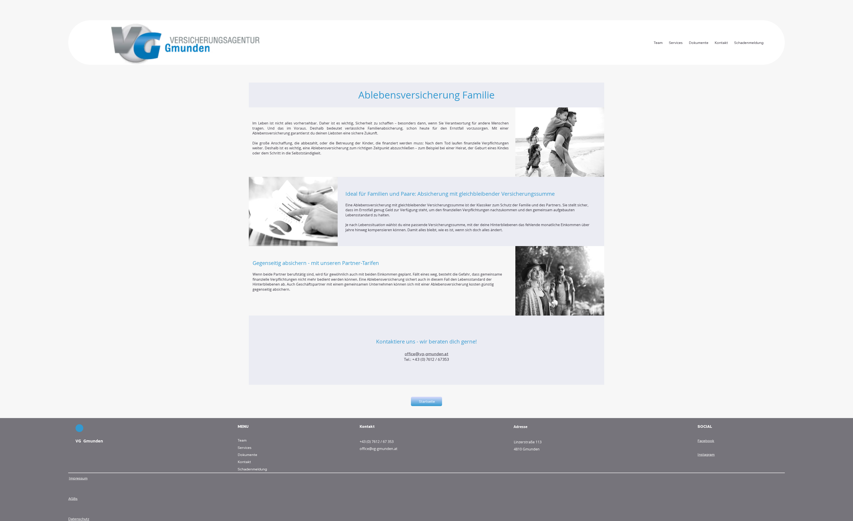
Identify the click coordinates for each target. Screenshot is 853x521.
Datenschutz (78, 519)
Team (242, 440)
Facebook (706, 440)
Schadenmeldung (252, 469)
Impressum (78, 478)
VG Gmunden (89, 441)
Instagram (706, 454)
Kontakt (244, 462)
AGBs (73, 498)
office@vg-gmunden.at (426, 353)
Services (244, 447)
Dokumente (247, 454)
